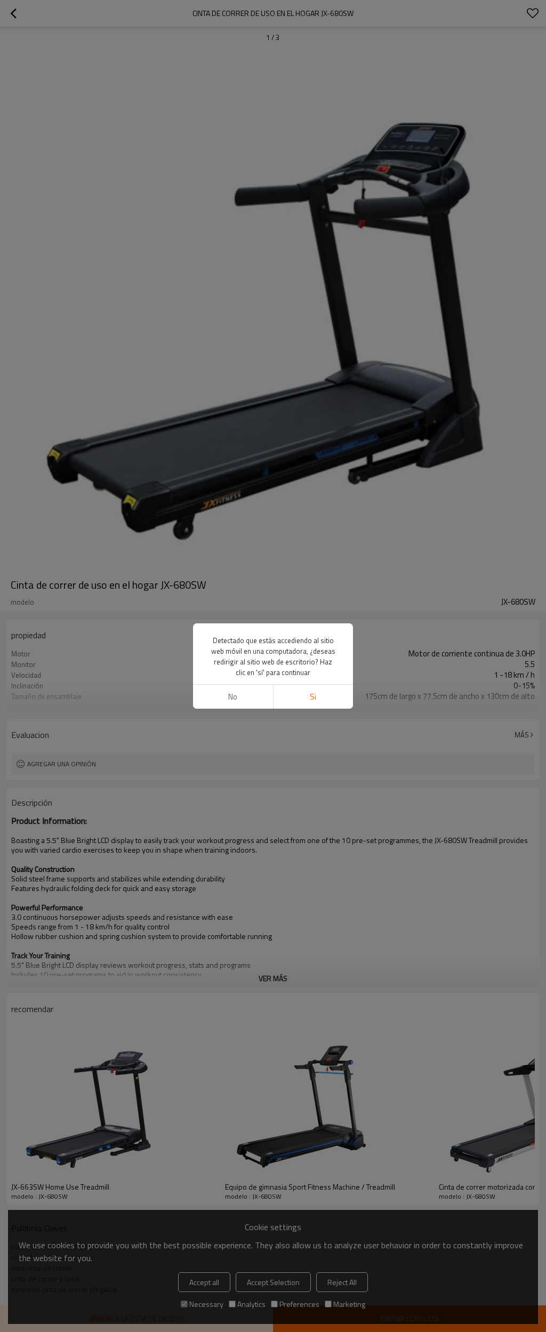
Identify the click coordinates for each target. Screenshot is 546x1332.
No (232, 697)
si (313, 697)
